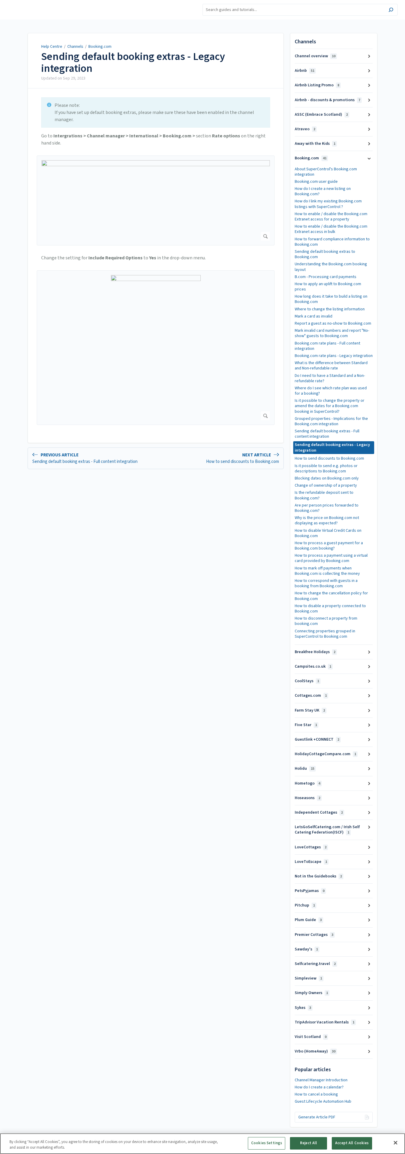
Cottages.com (311, 696)
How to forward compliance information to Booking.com (332, 241)
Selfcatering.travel (315, 964)
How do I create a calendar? (319, 1087)
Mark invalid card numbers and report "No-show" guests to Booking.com (332, 333)
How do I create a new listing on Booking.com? (323, 191)
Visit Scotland (310, 1037)
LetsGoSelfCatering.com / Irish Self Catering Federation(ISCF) (327, 829)
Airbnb (304, 71)
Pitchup (305, 905)
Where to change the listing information (330, 309)
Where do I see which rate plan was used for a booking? (331, 390)
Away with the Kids (315, 144)
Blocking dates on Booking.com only (327, 478)
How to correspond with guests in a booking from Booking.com (326, 583)
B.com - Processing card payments (325, 277)
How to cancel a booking (316, 1094)
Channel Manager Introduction (321, 1080)
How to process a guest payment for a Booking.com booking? (329, 545)
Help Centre (51, 47)
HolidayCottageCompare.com (325, 754)
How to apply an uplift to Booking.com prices (328, 286)
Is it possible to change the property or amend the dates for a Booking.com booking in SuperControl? (329, 406)
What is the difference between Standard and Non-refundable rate (331, 365)
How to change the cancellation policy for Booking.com (331, 595)
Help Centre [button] (17, 3)
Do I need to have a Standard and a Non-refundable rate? (330, 378)
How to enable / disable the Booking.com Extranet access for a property (331, 216)
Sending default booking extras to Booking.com (325, 254)
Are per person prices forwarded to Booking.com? (326, 508)
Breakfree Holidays (315, 652)
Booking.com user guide (316, 182)
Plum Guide (308, 920)
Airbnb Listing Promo (317, 85)
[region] (202, 1143)
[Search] (391, 10)
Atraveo (305, 129)
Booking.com (99, 47)
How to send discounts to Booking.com (329, 458)
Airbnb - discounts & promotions (327, 100)
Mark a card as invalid (313, 316)
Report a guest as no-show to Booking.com (333, 323)
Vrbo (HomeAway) (315, 1051)
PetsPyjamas (309, 891)
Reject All (308, 1143)
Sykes (303, 1008)
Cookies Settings (266, 1143)
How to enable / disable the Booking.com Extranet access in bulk (331, 229)
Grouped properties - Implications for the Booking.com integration (331, 421)
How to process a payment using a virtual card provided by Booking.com (331, 558)
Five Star (306, 725)
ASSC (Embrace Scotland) (321, 115)
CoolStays (307, 681)
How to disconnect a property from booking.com (326, 621)
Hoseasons (307, 798)
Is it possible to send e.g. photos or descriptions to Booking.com (326, 468)
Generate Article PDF (316, 1117)
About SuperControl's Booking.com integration (326, 171)
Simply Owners (311, 993)
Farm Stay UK (310, 710)
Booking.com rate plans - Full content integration (327, 346)
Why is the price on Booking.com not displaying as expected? (327, 520)
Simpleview (308, 978)
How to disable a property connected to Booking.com (330, 608)
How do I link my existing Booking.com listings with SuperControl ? (328, 203)
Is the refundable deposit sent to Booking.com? (324, 495)
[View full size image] (156, 200)
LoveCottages (310, 847)
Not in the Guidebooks (318, 876)
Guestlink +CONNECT (317, 739)
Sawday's (306, 949)
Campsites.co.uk (313, 666)
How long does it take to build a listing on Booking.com (331, 299)
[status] (155, 112)
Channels (75, 47)
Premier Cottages (314, 935)
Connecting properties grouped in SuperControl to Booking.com (325, 633)
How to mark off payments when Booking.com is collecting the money (327, 571)
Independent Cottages (319, 812)
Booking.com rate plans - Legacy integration (334, 356)
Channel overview (315, 56)
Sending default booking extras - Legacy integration (133, 62)
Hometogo (307, 783)
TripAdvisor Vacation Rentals (324, 1022)
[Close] (395, 1142)
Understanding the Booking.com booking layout (331, 266)
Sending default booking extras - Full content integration (327, 433)
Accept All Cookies (352, 1143)
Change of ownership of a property (326, 485)
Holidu (304, 769)
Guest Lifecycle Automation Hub (323, 1101)
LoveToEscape (311, 862)
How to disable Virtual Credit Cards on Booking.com (328, 533)
